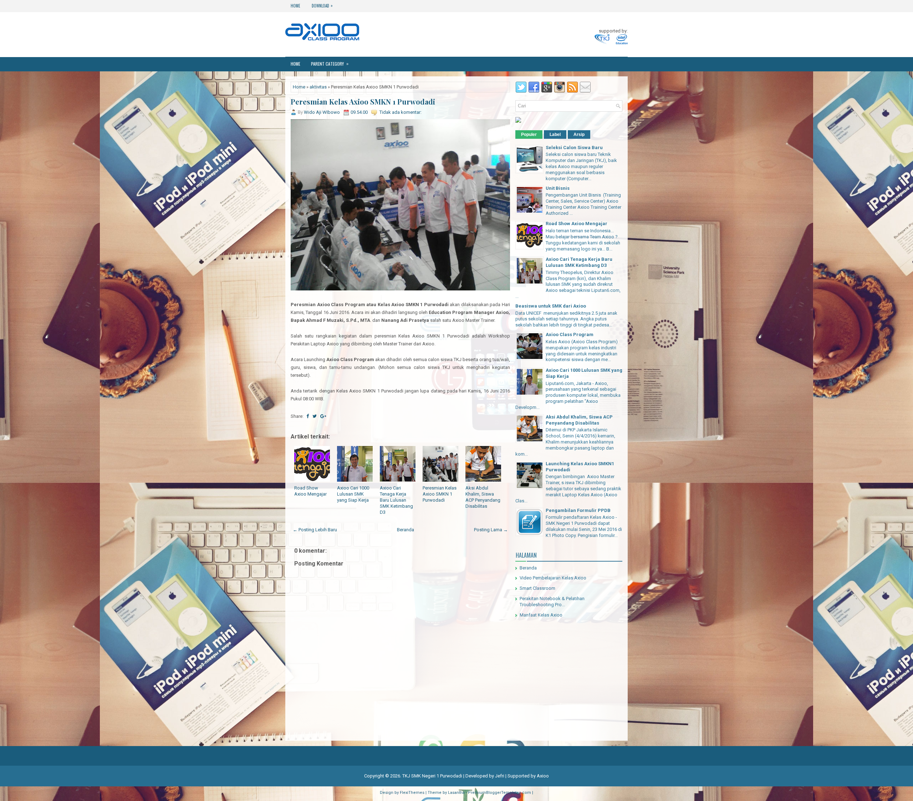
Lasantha (456, 792)
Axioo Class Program (569, 334)
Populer (529, 134)
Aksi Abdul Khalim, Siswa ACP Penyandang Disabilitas (482, 497)
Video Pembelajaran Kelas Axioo (553, 578)
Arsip (579, 134)
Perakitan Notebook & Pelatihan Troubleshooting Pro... (552, 601)
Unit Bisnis (558, 188)
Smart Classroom (537, 588)
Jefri (499, 776)
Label (555, 134)
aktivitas (318, 87)
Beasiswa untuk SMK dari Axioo (550, 306)
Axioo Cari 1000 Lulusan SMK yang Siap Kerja (353, 494)
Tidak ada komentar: (400, 112)
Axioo (543, 776)
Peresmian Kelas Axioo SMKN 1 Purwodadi (363, 102)
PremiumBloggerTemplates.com (499, 792)
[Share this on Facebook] (308, 416)
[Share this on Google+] (323, 416)
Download (322, 5)
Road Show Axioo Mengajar (310, 491)
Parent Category (329, 63)
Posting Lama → (491, 529)
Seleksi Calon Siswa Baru (574, 147)
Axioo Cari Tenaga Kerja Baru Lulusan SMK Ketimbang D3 (396, 500)
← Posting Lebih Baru (315, 529)
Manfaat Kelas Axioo (541, 615)
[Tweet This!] (314, 416)
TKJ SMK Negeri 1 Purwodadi (432, 776)
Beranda (405, 529)
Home (295, 6)
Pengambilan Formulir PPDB (578, 510)
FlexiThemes (412, 792)
